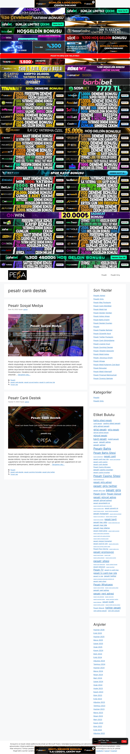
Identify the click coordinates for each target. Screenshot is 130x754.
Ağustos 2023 (99, 702)
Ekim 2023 (97, 695)
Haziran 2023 (99, 709)
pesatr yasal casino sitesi (111, 587)
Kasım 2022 (98, 723)
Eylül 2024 (97, 657)
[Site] (32, 95)
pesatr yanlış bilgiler (98, 587)
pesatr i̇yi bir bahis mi (99, 516)
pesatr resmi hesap (98, 555)
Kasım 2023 (98, 692)
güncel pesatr (100, 435)
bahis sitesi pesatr (102, 420)
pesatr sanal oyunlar (111, 557)
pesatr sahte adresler (99, 557)
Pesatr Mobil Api (100, 309)
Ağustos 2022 (99, 733)
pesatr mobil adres (100, 531)
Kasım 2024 (98, 650)
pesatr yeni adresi (103, 593)
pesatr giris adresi (102, 482)
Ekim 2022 (97, 726)
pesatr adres (105, 442)
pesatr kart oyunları (98, 519)
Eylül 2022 (97, 730)
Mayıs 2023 (98, 713)
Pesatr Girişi (99, 493)
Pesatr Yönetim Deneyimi (103, 351)
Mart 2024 (97, 678)
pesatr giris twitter (48, 472)
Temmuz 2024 (99, 664)
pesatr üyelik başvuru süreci (113, 604)
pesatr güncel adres (104, 497)
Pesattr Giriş (115, 275)
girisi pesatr (100, 429)
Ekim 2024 (97, 654)
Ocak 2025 (97, 647)
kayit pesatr (100, 438)
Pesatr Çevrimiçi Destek (103, 347)
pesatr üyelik (108, 602)
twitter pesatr (113, 607)
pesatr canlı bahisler (115, 459)
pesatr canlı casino (100, 462)
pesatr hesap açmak (98, 511)
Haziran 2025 (98, 637)
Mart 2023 (97, 720)
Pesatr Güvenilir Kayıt (102, 334)
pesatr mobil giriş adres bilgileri (101, 536)
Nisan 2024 (98, 675)
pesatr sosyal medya (31, 382)
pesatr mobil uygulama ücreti (100, 538)
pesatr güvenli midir (98, 508)
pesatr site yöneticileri (99, 564)
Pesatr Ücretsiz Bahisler (103, 378)
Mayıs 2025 (98, 640)
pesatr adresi (99, 445)
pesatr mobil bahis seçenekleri (101, 533)
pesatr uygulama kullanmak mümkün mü (103, 579)
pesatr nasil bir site (100, 544)
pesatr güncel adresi (102, 500)
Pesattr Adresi (99, 296)
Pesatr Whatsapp (103, 584)
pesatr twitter (110, 576)
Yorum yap (14, 384)
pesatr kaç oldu (100, 522)
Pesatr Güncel (114, 493)
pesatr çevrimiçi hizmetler (33, 472)
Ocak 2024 (97, 685)
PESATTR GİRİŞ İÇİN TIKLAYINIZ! (65, 56)
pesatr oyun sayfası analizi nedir (101, 546)
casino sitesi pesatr (111, 423)
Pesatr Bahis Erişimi (101, 320)
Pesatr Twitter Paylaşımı (103, 337)
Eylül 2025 (97, 633)
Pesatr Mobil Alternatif (102, 372)
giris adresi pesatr (101, 426)
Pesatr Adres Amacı (101, 316)
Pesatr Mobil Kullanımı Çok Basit (106, 365)
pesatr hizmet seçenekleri (111, 511)
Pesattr (104, 275)
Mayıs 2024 (98, 671)
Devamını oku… (24, 375)
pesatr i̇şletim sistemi (111, 516)
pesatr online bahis (114, 544)
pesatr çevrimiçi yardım (112, 599)
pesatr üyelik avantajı (99, 604)
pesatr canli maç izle (101, 459)
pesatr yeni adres (101, 590)
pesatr (95, 442)
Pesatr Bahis (102, 448)
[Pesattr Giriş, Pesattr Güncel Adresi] (17, 275)
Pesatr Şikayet (98, 608)
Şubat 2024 (98, 682)
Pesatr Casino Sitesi (106, 476)
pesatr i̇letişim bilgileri (115, 514)
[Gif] (65, 130)
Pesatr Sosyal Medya (25, 305)
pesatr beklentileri (98, 456)
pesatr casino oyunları (103, 470)
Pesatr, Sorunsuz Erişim (103, 358)
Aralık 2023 (98, 688)
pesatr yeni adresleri (98, 596)
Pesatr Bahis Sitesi (104, 452)
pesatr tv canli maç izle (47, 382)
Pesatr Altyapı (99, 361)
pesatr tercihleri (110, 567)
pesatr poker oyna (114, 549)
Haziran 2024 (99, 668)
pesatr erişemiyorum (98, 479)
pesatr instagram (101, 513)
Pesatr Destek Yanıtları (102, 313)
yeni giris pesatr (114, 611)
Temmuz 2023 (99, 706)
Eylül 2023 (97, 699)
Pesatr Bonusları (100, 368)
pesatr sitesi (101, 561)
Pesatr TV (98, 569)
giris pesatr (113, 429)
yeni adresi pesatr (100, 611)
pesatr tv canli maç (112, 570)
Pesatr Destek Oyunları (102, 323)
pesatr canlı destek (16, 382)
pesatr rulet (107, 555)
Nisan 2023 (98, 716)
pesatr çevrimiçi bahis (99, 599)
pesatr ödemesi (97, 602)
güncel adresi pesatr (101, 433)
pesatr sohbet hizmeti (111, 564)
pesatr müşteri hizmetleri (102, 541)
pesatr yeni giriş (109, 596)
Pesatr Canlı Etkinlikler (102, 306)
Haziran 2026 (99, 630)
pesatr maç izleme (101, 528)
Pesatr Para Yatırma (100, 549)
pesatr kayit (111, 519)
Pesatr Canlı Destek (24, 398)
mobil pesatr (113, 439)
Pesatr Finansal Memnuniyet (105, 375)
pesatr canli (110, 456)
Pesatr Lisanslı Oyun (101, 344)
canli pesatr (97, 423)
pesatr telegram (99, 567)
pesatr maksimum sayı (114, 522)
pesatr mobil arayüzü (113, 531)
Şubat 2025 (98, 644)
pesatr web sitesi (99, 581)
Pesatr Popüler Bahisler (102, 330)
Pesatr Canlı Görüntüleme (103, 340)
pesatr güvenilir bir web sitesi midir (102, 506)
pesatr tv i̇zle (98, 576)
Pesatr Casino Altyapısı (102, 467)
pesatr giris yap (99, 491)
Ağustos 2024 (99, 661)
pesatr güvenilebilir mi (101, 503)
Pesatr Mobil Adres (101, 354)
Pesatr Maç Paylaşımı (102, 302)
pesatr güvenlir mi (111, 508)
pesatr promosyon (103, 552)
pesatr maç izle (100, 525)
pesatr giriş (113, 490)
